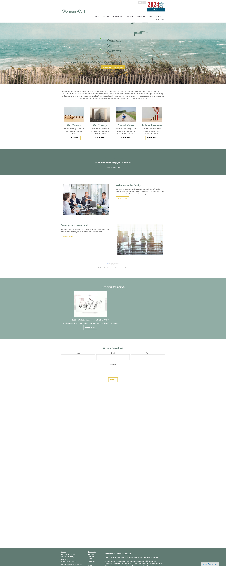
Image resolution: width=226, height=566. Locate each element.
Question (113, 364)
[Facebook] (144, 2)
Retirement (91, 554)
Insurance (91, 561)
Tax (89, 563)
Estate (90, 559)
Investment (91, 556)
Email (113, 353)
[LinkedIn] (140, 2)
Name (78, 353)
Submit (113, 379)
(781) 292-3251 (71, 554)
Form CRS (127, 554)
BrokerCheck (155, 557)
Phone (148, 353)
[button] (97, 16)
